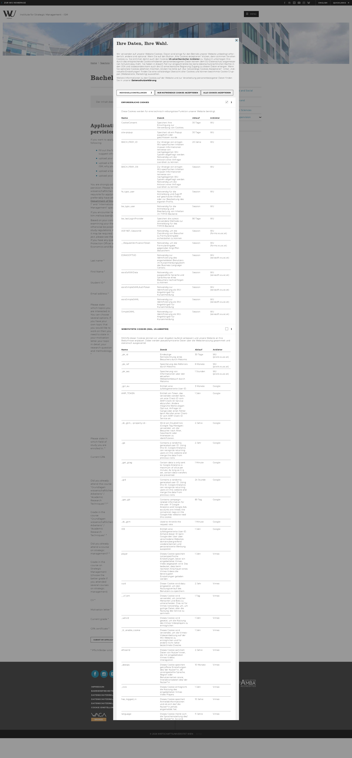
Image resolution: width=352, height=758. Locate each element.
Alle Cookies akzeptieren (217, 93)
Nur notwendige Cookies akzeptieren (177, 93)
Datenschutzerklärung (143, 80)
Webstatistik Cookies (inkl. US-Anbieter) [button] (145, 329)
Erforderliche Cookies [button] (135, 102)
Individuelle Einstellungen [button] (133, 93)
